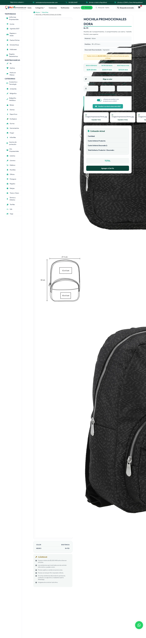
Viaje (11, 214)
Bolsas (12, 105)
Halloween (13, 49)
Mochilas (12, 170)
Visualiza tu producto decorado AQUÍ (109, 106)
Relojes (12, 188)
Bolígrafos (13, 93)
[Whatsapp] (139, 625)
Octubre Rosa (14, 45)
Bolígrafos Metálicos (12, 99)
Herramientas (14, 128)
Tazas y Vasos (14, 193)
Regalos (12, 184)
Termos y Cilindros (13, 199)
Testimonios (65, 8)
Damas (12, 110)
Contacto (76, 8)
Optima (12, 68)
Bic (11, 63)
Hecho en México (13, 74)
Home (38, 12)
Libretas (12, 156)
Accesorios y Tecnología (13, 83)
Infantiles (13, 137)
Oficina (12, 174)
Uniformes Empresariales (13, 18)
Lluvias (12, 24)
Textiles (12, 204)
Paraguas (13, 179)
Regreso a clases (13, 34)
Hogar (12, 133)
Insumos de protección (12, 143)
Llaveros (12, 160)
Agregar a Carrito (107, 168)
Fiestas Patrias (14, 40)
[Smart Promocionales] (16, 7)
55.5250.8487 (73, 2)
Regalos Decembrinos (13, 55)
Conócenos (53, 8)
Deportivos (13, 114)
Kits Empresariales (14, 150)
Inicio (29, 8)
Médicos (12, 165)
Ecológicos (13, 119)
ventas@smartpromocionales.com (46, 2)
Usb (11, 209)
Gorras (12, 123)
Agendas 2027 (14, 29)
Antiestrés (13, 89)
